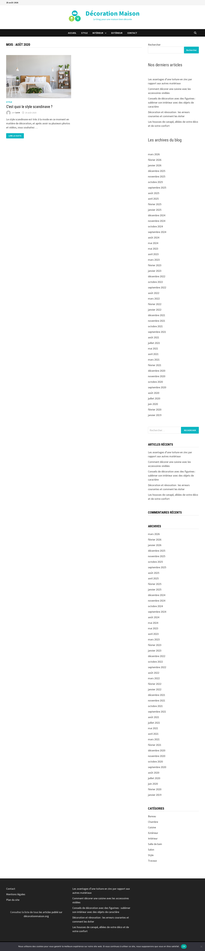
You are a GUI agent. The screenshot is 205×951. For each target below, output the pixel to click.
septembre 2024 (157, 232)
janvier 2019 (154, 415)
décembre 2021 (156, 315)
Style (84, 32)
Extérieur (116, 32)
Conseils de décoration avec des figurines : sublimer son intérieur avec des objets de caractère (172, 102)
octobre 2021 (155, 326)
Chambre (153, 822)
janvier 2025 (154, 209)
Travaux (152, 860)
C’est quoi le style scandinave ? (29, 107)
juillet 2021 (154, 343)
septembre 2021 (157, 332)
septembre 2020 (157, 387)
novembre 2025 (156, 176)
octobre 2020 (155, 381)
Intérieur (97, 32)
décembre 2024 (156, 215)
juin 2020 (153, 404)
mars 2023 (154, 259)
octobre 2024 (155, 226)
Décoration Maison (113, 13)
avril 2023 (153, 254)
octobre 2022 (155, 282)
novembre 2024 (156, 221)
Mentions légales (15, 894)
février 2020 (154, 409)
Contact (132, 32)
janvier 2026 (154, 165)
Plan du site (12, 900)
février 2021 (154, 365)
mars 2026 (154, 154)
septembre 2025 (157, 187)
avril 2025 (153, 198)
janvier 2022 (154, 309)
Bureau (152, 816)
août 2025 (153, 193)
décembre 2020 (156, 370)
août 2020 (153, 393)
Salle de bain (155, 844)
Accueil (72, 32)
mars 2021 (154, 359)
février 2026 (154, 160)
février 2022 (154, 304)
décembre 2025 (156, 171)
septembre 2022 (157, 287)
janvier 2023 (154, 271)
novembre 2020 (156, 376)
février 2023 (154, 265)
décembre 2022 (156, 276)
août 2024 (153, 237)
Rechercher (154, 44)
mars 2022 (154, 298)
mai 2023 (153, 248)
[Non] (201, 946)
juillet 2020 (154, 398)
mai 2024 (153, 243)
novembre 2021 (156, 320)
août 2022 (153, 293)
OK (183, 946)
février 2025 (154, 204)
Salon (151, 849)
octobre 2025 (155, 182)
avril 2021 (153, 354)
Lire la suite (15, 135)
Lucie (17, 112)
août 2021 (153, 337)
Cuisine (152, 827)
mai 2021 (153, 348)
